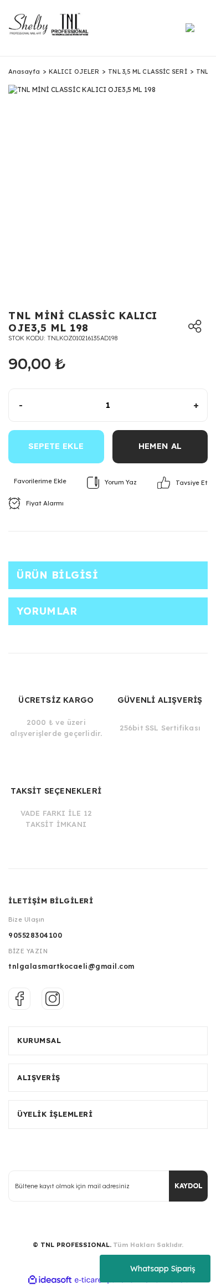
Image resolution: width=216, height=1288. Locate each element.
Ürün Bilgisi (57, 575)
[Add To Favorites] (37, 481)
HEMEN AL (160, 446)
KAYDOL (188, 1186)
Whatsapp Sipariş (163, 1269)
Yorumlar (47, 611)
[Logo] (52, 28)
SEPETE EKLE (56, 446)
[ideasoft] (50, 1280)
